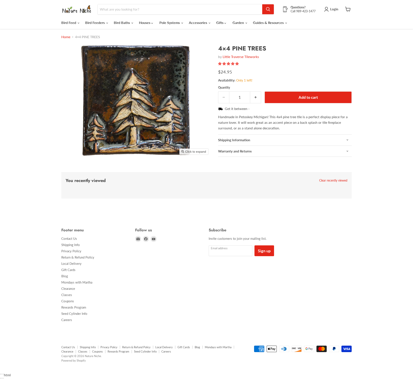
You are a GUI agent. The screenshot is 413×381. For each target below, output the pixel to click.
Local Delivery (71, 263)
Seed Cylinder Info (74, 313)
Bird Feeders (95, 22)
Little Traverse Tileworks (241, 57)
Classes (66, 295)
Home (65, 37)
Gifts (220, 22)
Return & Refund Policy (77, 257)
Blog (64, 276)
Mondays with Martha (76, 282)
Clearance (68, 288)
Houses (145, 22)
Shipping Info (70, 245)
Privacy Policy (71, 251)
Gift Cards (68, 270)
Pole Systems (170, 22)
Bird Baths (122, 22)
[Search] (268, 9)
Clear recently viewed (333, 180)
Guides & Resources (269, 22)
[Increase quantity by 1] (255, 97)
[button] (229, 63)
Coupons (67, 301)
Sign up (264, 250)
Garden (239, 22)
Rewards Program (73, 307)
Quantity (224, 87)
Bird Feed (69, 22)
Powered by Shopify (73, 360)
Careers (66, 320)
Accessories (198, 22)
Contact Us (69, 238)
